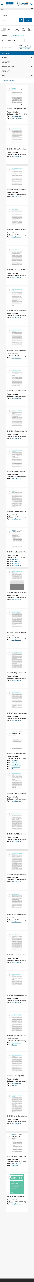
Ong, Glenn (15, 1165)
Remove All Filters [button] (25, 48)
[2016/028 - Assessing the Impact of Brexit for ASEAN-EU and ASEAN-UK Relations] (17, 297)
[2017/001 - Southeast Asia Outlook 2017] (17, 539)
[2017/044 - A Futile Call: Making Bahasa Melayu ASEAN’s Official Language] (17, 620)
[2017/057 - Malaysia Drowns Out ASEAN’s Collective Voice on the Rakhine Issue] (17, 660)
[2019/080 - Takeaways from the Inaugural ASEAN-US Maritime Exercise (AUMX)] (17, 1023)
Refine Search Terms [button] (18, 35)
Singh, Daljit (15, 559)
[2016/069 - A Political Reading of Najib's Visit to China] (17, 499)
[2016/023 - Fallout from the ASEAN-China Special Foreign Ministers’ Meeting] (17, 257)
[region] (17, 67)
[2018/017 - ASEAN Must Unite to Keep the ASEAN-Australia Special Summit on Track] (17, 781)
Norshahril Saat (16, 561)
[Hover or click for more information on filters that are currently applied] (30, 46)
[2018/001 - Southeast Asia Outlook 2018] (17, 741)
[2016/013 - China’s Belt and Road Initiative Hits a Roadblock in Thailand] (17, 177)
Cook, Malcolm (16, 563)
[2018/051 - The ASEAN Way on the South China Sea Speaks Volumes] (17, 821)
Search (5, 16)
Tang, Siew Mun (16, 116)
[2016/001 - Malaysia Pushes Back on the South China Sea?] (17, 136)
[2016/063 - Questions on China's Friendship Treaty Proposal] (17, 459)
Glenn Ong (14, 1045)
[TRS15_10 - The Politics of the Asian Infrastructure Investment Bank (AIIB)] (17, 1184)
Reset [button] (28, 20)
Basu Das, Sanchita (17, 118)
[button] (21, 20)
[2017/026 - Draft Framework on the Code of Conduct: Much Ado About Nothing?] (17, 579)
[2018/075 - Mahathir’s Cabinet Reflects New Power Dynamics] (17, 982)
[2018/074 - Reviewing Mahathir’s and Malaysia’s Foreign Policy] (17, 942)
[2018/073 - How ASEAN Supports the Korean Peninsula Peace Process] (17, 902)
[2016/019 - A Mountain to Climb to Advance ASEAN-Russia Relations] (17, 217)
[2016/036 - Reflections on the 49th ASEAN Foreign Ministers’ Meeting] (17, 418)
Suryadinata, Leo (16, 765)
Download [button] (9, 29)
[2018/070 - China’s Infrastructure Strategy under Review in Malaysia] (17, 861)
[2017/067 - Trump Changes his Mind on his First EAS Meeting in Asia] (17, 700)
